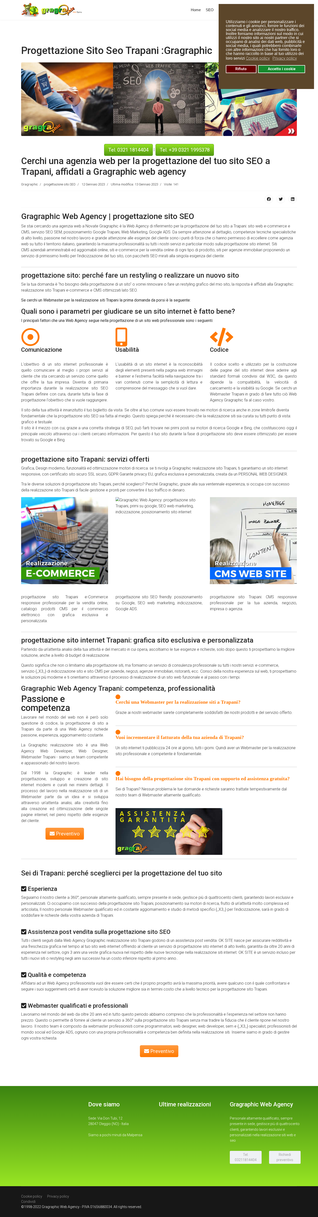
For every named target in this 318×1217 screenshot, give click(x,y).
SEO (210, 10)
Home (196, 10)
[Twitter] (281, 199)
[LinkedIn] (292, 199)
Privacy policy (58, 1196)
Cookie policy (31, 1196)
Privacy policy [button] (285, 58)
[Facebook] (269, 199)
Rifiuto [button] (241, 69)
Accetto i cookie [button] (282, 69)
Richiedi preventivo (285, 1157)
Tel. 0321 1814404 (128, 150)
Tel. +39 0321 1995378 (185, 150)
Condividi (28, 1202)
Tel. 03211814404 (246, 1157)
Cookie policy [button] (258, 58)
